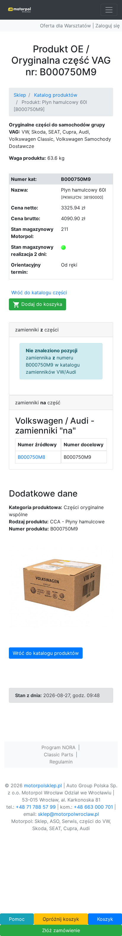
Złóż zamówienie (61, 930)
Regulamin (61, 762)
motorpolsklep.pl (43, 785)
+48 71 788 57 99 (36, 807)
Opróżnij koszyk (61, 919)
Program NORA (58, 747)
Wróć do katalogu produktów (46, 653)
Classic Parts (58, 754)
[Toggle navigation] (109, 10)
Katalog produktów (55, 95)
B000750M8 (31, 457)
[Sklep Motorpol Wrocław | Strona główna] (19, 9)
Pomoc (17, 919)
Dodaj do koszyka (41, 304)
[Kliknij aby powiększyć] (61, 587)
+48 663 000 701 (93, 807)
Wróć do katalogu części (39, 292)
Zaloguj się (107, 26)
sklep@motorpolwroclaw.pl (68, 814)
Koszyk (105, 919)
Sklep (20, 95)
